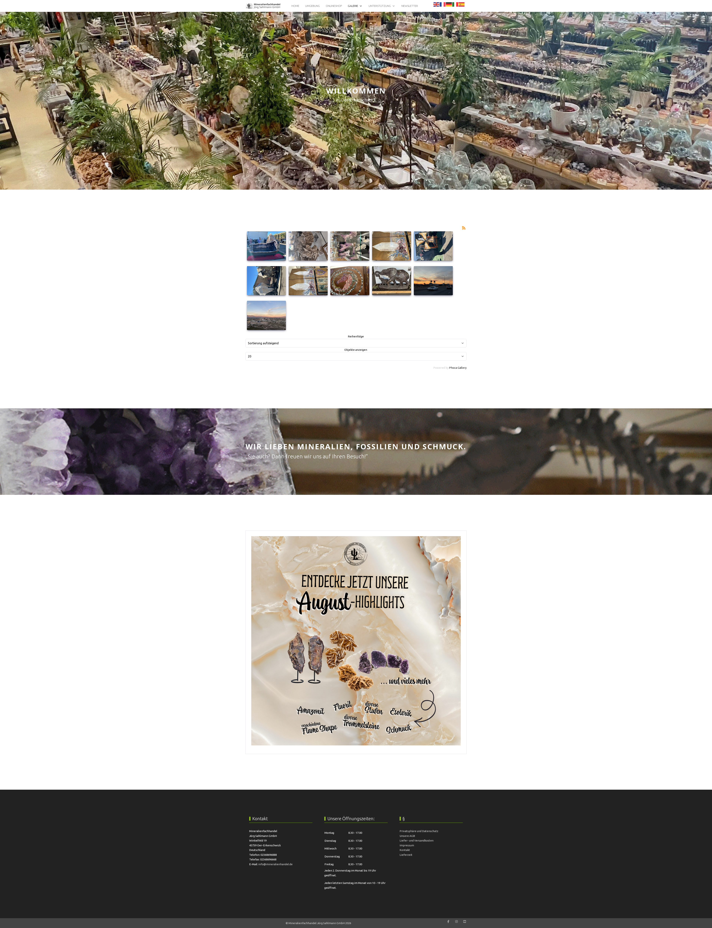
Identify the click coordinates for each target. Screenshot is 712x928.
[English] (436, 4)
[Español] (462, 4)
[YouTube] (465, 921)
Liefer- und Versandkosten (417, 840)
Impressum (407, 845)
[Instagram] (456, 921)
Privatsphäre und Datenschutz (419, 831)
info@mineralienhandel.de (275, 864)
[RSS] (464, 227)
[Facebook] (448, 921)
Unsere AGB (407, 835)
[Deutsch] (449, 4)
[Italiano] (455, 4)
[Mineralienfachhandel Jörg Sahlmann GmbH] (263, 5)
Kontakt (405, 850)
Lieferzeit (406, 854)
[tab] (354, 182)
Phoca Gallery (458, 367)
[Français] (443, 4)
